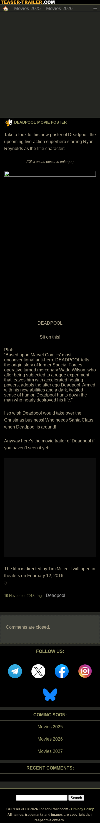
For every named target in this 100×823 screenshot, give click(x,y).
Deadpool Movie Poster (40, 122)
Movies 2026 (59, 8)
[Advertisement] (50, 65)
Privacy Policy (82, 809)
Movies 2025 (27, 8)
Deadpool (55, 595)
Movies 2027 (50, 751)
